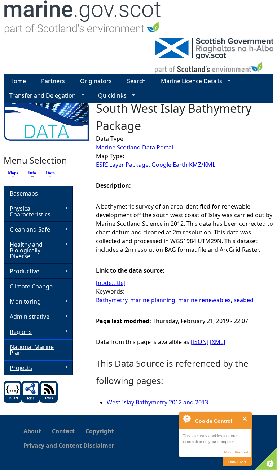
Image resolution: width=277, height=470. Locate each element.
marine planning (152, 300)
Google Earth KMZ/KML (183, 165)
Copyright (99, 431)
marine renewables (204, 300)
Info (34, 172)
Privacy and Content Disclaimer (68, 445)
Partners (53, 81)
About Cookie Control (186, 418)
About (32, 431)
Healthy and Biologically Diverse (23, 250)
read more (237, 461)
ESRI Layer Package (122, 165)
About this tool (236, 452)
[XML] (217, 342)
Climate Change (31, 286)
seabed (244, 300)
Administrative (26, 317)
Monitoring (22, 301)
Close (245, 418)
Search (136, 81)
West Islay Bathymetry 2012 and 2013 (157, 402)
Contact (63, 431)
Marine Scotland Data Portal (134, 147)
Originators (96, 81)
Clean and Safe (27, 229)
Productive (21, 271)
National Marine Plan (32, 350)
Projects (18, 368)
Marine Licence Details (188, 81)
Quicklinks (109, 95)
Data (50, 172)
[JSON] (199, 342)
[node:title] (111, 283)
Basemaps (24, 193)
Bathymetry (111, 300)
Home (17, 81)
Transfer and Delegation (40, 95)
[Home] (83, 19)
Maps (13, 172)
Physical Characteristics (27, 211)
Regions (18, 332)
